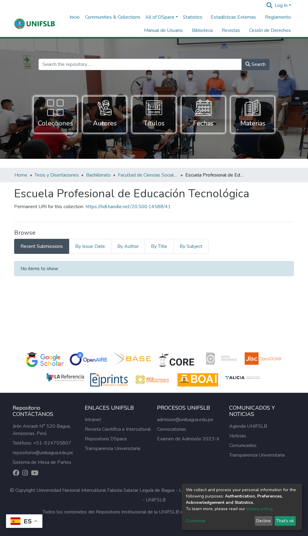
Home (20, 175)
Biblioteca (202, 30)
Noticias (237, 436)
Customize (195, 521)
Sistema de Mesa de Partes (42, 462)
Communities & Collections (112, 17)
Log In (281, 5)
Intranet (93, 419)
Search (258, 64)
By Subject (191, 246)
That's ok (285, 521)
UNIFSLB (156, 500)
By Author (128, 246)
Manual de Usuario (163, 30)
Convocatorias (171, 429)
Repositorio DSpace (106, 439)
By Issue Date (90, 246)
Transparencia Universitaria (112, 448)
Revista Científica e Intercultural (118, 429)
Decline (263, 521)
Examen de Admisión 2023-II (188, 439)
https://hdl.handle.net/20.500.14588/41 (128, 206)
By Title (159, 246)
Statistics (192, 17)
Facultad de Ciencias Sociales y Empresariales (148, 175)
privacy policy (259, 509)
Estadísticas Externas (233, 17)
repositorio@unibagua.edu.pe (43, 452)
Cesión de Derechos (270, 30)
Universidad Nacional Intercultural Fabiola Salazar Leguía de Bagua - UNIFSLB (117, 490)
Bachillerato (98, 175)
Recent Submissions (41, 246)
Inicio (74, 17)
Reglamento (278, 17)
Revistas (231, 30)
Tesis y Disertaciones (57, 175)
